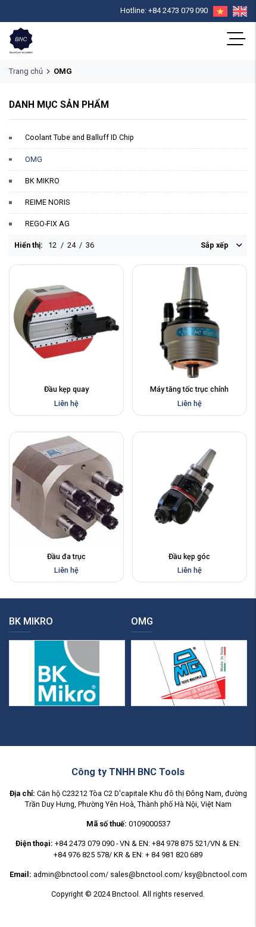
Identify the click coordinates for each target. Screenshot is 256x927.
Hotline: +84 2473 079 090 (164, 10)
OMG (33, 159)
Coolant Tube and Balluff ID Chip (79, 137)
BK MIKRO (42, 180)
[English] (237, 11)
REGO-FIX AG (47, 223)
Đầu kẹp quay (66, 389)
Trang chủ (26, 71)
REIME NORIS (47, 202)
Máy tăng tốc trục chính (189, 389)
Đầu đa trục (66, 556)
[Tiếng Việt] (217, 11)
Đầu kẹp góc (189, 556)
